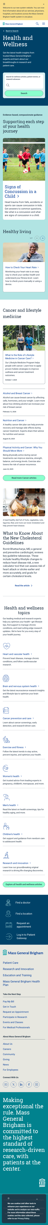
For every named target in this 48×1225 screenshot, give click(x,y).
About (7, 1043)
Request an (16, 1011)
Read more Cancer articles (24, 478)
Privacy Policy (23, 1218)
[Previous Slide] (37, 238)
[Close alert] (43, 4)
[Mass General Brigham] (13, 23)
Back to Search (12, 31)
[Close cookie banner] (37, 1199)
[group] (24, 267)
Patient (10, 962)
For (10, 1069)
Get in (9, 1006)
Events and (13, 1022)
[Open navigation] (43, 23)
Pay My (8, 1001)
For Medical (16, 1027)
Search (24, 93)
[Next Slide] (42, 238)
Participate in (15, 1017)
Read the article (22, 585)
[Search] (37, 24)
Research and (18, 969)
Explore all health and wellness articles (24, 884)
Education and (17, 975)
